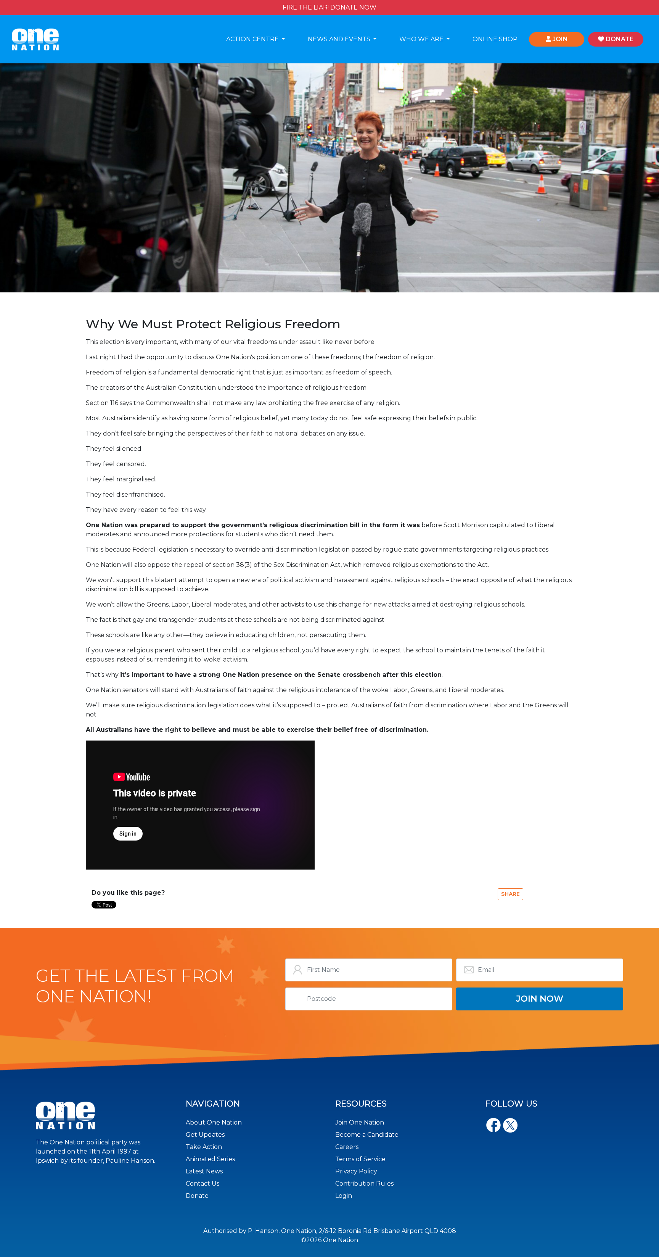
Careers (346, 1147)
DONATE (618, 39)
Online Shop (495, 39)
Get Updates (205, 1134)
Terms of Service (360, 1159)
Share (510, 894)
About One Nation (214, 1122)
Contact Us (202, 1183)
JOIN (559, 39)
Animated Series (210, 1159)
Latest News (204, 1171)
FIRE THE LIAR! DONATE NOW (329, 7)
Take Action (204, 1147)
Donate (197, 1195)
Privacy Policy (356, 1171)
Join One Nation (359, 1122)
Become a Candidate (367, 1134)
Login (343, 1195)
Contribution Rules (364, 1183)
